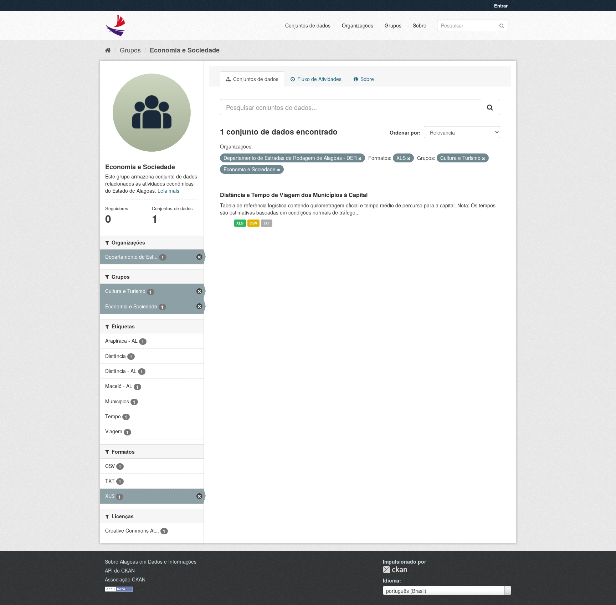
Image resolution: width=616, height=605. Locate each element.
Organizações (357, 25)
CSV (253, 223)
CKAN (395, 569)
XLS (239, 223)
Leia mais (168, 190)
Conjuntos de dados (307, 25)
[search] (490, 107)
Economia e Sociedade (185, 50)
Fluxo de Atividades (319, 78)
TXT (266, 223)
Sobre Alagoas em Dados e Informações (150, 561)
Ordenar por (404, 132)
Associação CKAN (125, 579)
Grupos (393, 25)
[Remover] (359, 158)
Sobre (419, 25)
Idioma (391, 580)
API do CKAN (120, 570)
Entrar (501, 5)
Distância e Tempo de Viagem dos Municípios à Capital (294, 195)
